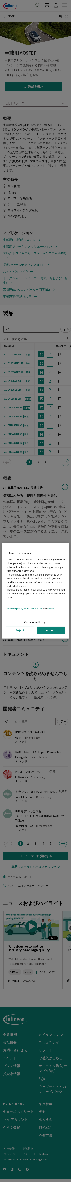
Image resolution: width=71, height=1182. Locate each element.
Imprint (51, 609)
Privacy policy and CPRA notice (24, 609)
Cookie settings (35, 622)
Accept (51, 630)
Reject (20, 630)
